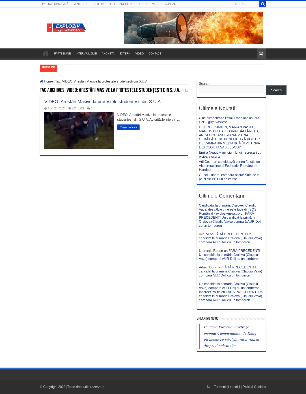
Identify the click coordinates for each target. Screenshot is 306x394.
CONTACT (171, 4)
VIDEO (156, 4)
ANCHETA (125, 4)
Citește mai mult (128, 127)
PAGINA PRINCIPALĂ (55, 4)
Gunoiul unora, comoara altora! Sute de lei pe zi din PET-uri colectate (229, 177)
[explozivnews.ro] (68, 27)
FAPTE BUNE (81, 4)
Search (204, 83)
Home (48, 81)
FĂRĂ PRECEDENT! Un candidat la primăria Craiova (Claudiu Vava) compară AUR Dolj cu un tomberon (230, 219)
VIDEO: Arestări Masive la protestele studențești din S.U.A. (103, 101)
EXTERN (142, 4)
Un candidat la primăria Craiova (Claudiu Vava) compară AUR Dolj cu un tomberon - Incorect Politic (230, 288)
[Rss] (236, 4)
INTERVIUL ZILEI (104, 4)
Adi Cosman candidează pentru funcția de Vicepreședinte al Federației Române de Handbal (229, 166)
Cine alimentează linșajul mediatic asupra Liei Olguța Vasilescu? (229, 120)
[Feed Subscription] (186, 90)
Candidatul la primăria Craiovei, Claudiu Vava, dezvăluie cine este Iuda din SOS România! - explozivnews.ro (227, 209)
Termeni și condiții (227, 387)
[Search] (262, 4)
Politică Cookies (254, 387)
